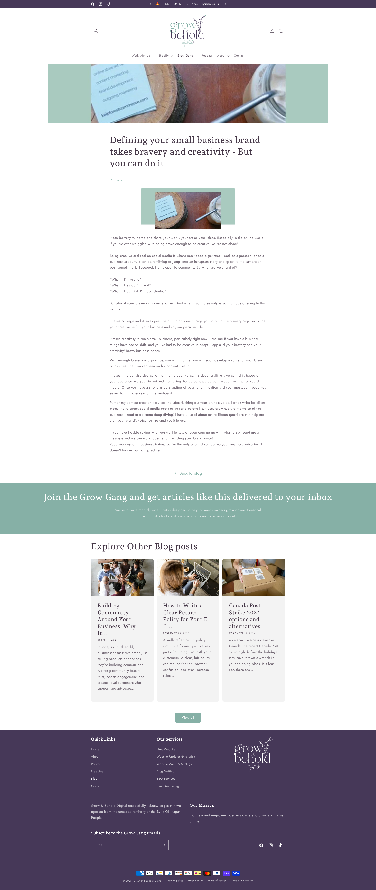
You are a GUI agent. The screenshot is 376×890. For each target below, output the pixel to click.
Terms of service (217, 880)
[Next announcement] (225, 4)
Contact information (242, 880)
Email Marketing (168, 786)
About (95, 756)
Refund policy (175, 880)
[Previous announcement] (150, 4)
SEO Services (166, 779)
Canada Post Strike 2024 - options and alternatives (246, 615)
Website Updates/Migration (176, 756)
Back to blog (191, 473)
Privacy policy (196, 880)
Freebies (97, 771)
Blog (94, 779)
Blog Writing (165, 771)
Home (95, 749)
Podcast (96, 764)
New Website (166, 749)
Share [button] (118, 180)
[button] (95, 30)
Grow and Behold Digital (148, 881)
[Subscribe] (163, 845)
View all (188, 717)
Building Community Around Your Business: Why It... (117, 619)
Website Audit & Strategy (174, 764)
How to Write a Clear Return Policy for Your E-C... (186, 615)
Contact (96, 786)
